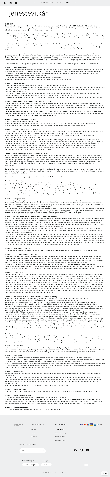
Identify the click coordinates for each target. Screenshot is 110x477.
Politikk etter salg (60, 433)
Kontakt (33, 429)
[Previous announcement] (34, 3)
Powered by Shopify (61, 472)
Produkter (34, 436)
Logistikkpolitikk (60, 436)
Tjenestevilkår (59, 429)
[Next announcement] (75, 3)
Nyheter (33, 433)
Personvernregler (60, 440)
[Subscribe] (43, 450)
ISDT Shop (51, 472)
